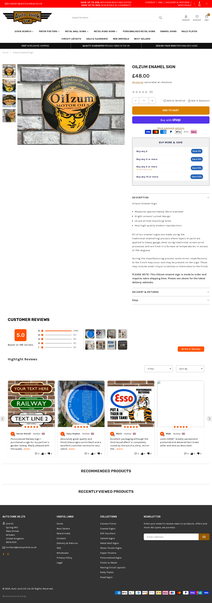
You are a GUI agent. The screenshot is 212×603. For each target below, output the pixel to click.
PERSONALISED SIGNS (177, 46)
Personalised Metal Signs (139, 31)
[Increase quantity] (152, 100)
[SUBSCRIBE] (204, 537)
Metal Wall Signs (75, 31)
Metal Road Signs (104, 31)
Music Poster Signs (111, 548)
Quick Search (23, 31)
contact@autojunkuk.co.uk (25, 3)
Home (5, 52)
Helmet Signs (107, 538)
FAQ (160, 2)
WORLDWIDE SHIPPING (35, 46)
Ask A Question (200, 100)
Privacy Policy (64, 557)
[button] (206, 18)
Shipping (137, 82)
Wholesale (184, 5)
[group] (71, 104)
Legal (60, 562)
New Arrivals (121, 39)
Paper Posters (48, 31)
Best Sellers (142, 39)
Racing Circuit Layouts (113, 567)
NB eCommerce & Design (14, 596)
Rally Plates (189, 31)
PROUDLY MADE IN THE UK (106, 46)
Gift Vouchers (107, 533)
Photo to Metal (108, 562)
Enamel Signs (168, 31)
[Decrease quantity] (135, 100)
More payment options (170, 128)
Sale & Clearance (97, 39)
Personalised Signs (111, 557)
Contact (150, 2)
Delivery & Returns (177, 2)
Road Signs (106, 577)
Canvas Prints (108, 523)
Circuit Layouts (71, 39)
